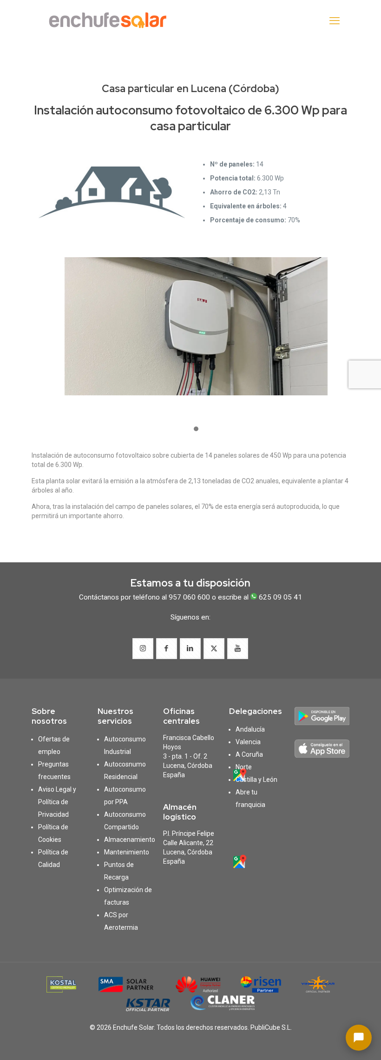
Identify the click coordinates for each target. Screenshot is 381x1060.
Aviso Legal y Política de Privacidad (57, 802)
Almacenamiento (129, 839)
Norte (244, 767)
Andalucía (250, 729)
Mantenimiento (126, 852)
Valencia (248, 742)
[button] (196, 429)
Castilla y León (256, 779)
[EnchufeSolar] (110, 21)
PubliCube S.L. (271, 1027)
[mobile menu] (334, 21)
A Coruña (249, 754)
